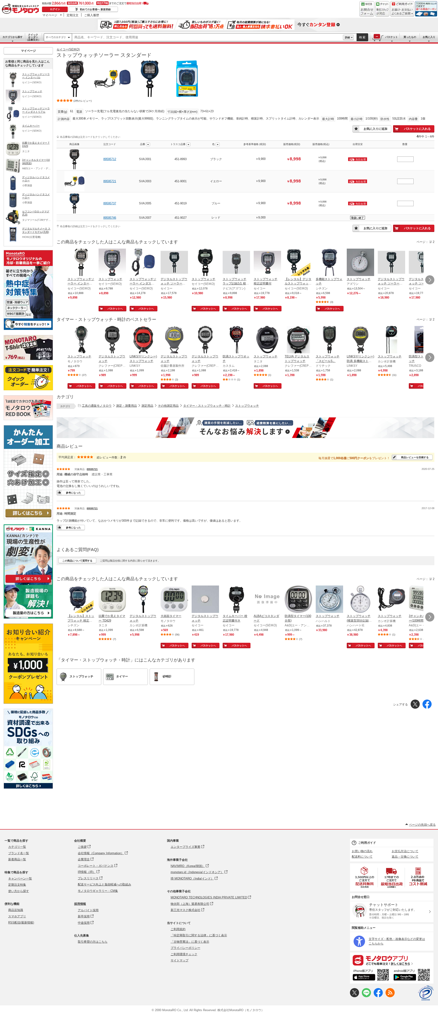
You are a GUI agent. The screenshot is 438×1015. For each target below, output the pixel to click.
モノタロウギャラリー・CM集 (98, 891)
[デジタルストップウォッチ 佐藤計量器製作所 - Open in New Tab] (174, 340)
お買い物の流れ (362, 851)
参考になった (73, 492)
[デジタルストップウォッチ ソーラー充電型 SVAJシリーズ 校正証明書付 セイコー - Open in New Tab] (174, 263)
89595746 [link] (109, 217)
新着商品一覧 (17, 859)
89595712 (109, 159)
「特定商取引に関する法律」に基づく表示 (199, 935)
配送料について (362, 856)
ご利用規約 (178, 929)
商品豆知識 (15, 910)
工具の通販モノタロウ (97, 405)
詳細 (347, 37)
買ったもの (410, 37)
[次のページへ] (429, 279)
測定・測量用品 (126, 405)
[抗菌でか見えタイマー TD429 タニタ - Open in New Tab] (112, 600)
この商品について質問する (77, 560)
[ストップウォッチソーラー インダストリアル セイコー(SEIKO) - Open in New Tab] (143, 263)
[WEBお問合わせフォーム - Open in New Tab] (366, 9)
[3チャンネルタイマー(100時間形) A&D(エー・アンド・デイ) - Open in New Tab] (422, 600)
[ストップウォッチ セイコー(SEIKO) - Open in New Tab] (112, 263)
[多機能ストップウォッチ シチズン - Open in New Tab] (329, 263)
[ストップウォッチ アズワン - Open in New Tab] (360, 263)
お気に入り (429, 37)
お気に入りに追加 (375, 128)
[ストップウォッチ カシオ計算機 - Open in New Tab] (391, 340)
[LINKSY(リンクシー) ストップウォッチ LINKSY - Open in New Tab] (143, 340)
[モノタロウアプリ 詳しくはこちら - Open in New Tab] (391, 960)
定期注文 (72, 15)
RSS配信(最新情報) (21, 922)
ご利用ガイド (367, 842)
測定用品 (147, 405)
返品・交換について (405, 856)
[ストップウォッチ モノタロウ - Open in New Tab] (81, 340)
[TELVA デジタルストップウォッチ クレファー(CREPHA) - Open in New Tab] (298, 340)
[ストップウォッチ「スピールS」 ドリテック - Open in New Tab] (329, 340)
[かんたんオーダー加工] (28, 518)
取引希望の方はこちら (92, 941)
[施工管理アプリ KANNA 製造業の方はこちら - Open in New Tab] (28, 617)
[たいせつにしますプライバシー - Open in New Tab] (425, 993)
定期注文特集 (17, 884)
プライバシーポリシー (185, 948)
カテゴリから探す (13, 37)
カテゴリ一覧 (17, 846)
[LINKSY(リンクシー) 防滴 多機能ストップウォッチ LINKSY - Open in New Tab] (360, 340)
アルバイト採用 (88, 910)
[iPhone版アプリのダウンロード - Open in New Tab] (371, 976)
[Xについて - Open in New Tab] (354, 996)
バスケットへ (115, 308)
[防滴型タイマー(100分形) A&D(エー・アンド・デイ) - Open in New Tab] (298, 600)
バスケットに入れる (417, 128)
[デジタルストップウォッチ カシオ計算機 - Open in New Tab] (143, 600)
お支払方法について (405, 851)
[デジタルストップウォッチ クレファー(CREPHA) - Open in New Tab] (112, 340)
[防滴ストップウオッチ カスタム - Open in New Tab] (236, 340)
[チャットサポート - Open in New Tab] (382, 9)
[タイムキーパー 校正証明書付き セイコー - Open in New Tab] (236, 600)
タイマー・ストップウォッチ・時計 (207, 405)
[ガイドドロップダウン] (402, 12)
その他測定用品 (168, 405)
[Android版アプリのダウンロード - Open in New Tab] (412, 976)
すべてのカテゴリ (56, 37)
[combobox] (207, 37)
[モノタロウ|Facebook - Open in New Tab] (378, 996)
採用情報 (80, 904)
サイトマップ (179, 960)
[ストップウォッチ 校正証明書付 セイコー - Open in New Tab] (267, 263)
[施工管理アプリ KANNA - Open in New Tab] (28, 583)
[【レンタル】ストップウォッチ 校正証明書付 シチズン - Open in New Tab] (81, 600)
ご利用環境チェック (184, 954)
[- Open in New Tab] (365, 877)
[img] (21, 9)
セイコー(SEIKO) (68, 49)
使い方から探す (18, 891)
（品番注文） (33, 37)
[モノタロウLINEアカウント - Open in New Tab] (366, 996)
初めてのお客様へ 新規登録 (95, 9)
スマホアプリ (17, 916)
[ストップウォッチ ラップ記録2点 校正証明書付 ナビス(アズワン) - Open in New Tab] (236, 263)
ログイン (55, 9)
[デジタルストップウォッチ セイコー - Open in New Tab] (205, 600)
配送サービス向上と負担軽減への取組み (104, 884)
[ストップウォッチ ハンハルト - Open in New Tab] (329, 600)
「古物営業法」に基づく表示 (190, 941)
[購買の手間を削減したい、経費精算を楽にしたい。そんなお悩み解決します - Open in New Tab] (245, 427)
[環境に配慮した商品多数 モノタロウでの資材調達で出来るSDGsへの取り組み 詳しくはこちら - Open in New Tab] (28, 787)
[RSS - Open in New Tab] (390, 996)
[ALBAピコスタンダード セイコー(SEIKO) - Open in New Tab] (267, 600)
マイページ (49, 15)
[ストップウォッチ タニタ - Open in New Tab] (267, 340)
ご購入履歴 (91, 15)
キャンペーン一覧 (20, 878)
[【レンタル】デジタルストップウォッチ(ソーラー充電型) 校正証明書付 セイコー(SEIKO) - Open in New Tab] (298, 263)
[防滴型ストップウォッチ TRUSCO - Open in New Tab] (422, 340)
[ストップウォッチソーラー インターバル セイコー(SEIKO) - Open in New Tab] (81, 263)
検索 (362, 37)
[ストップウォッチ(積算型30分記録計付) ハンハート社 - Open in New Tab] (360, 600)
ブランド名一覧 (18, 853)
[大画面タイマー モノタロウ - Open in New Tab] (174, 600)
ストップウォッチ (247, 405)
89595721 (109, 181)
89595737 (109, 203)
